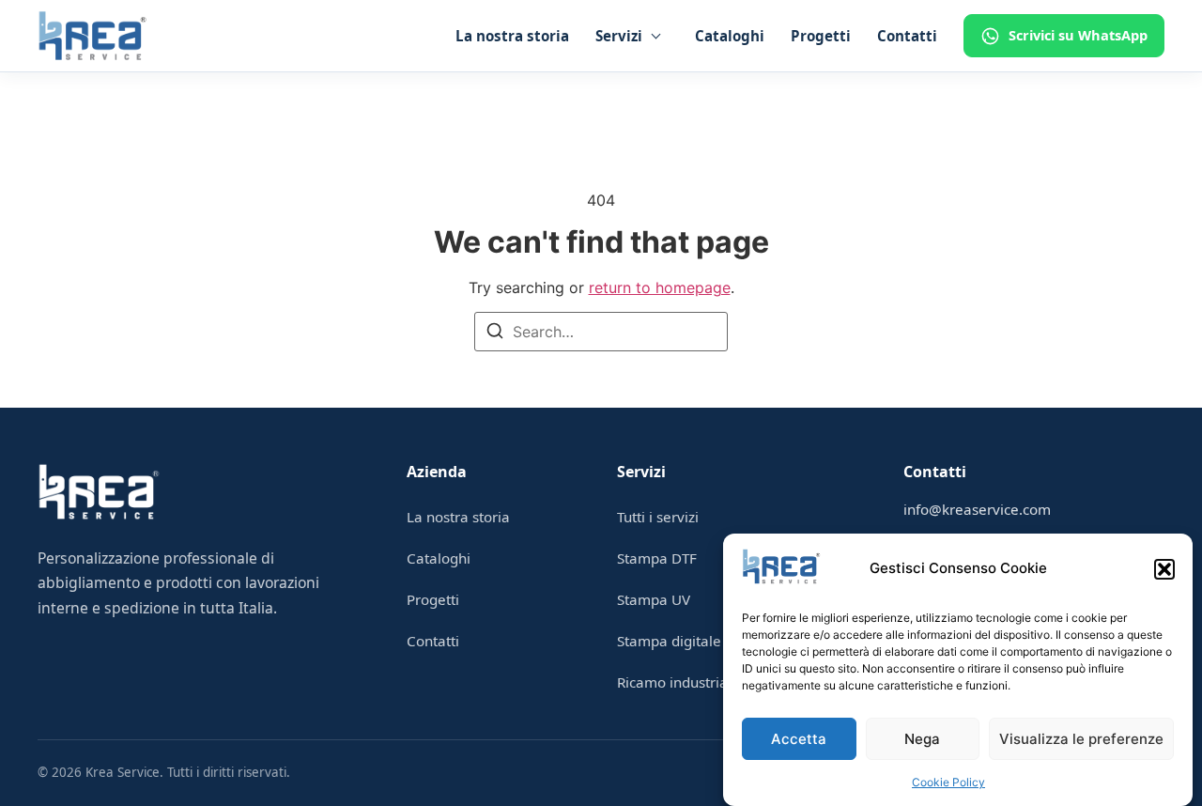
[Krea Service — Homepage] (93, 35)
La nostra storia (512, 35)
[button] (1164, 569)
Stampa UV (653, 599)
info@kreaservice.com (977, 509)
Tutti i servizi (658, 516)
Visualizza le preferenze (1081, 739)
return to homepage (660, 287)
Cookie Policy (948, 782)
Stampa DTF (657, 558)
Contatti (907, 35)
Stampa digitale (669, 640)
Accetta (798, 739)
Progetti (821, 35)
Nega (922, 739)
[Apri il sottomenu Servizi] (655, 35)
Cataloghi (729, 35)
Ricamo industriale (678, 682)
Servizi (618, 35)
